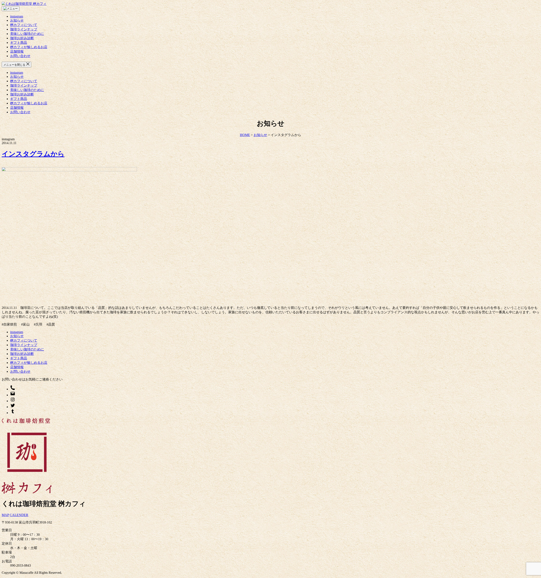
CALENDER (19, 515)
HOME (245, 135)
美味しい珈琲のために (27, 33)
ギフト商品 (18, 42)
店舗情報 (17, 51)
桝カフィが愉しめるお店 (28, 47)
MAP (5, 515)
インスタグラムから (33, 154)
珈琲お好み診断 (22, 38)
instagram (16, 16)
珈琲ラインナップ (23, 29)
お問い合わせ (20, 56)
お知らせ (17, 20)
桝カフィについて (23, 25)
